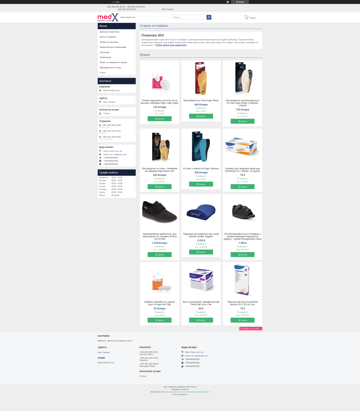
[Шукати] (209, 17)
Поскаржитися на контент (176, 392)
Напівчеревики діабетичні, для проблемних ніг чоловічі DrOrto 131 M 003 (160, 236)
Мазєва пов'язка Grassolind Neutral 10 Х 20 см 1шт (242, 303)
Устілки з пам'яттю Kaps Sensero (201, 168)
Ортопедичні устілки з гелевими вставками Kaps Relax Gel (159, 169)
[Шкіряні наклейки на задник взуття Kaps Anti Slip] (159, 279)
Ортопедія (104, 52)
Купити (161, 119)
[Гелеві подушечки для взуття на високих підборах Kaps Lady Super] (159, 78)
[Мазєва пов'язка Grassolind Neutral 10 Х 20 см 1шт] (242, 279)
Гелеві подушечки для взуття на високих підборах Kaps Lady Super (160, 101)
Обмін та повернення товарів (113, 62)
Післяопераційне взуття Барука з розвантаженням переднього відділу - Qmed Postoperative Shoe (242, 236)
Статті (102, 72)
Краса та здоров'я (108, 37)
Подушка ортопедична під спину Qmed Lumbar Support (201, 235)
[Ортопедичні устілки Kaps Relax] (201, 78)
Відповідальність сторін (110, 67)
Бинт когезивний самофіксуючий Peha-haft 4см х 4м (201, 303)
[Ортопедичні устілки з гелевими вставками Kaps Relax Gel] (159, 146)
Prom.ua (193, 387)
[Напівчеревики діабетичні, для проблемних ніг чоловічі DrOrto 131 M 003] (159, 211)
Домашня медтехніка (109, 32)
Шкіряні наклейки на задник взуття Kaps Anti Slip (160, 303)
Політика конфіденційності (199, 392)
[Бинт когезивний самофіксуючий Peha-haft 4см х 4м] (201, 279)
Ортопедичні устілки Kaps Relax (201, 100)
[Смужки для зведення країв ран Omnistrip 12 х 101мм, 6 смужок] (242, 146)
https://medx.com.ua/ (112, 151)
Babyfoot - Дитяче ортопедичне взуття (115, 341)
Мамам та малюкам (109, 42)
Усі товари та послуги (250, 328)
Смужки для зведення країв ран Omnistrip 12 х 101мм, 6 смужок (242, 169)
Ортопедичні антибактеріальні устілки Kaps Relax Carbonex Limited (242, 103)
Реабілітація (105, 57)
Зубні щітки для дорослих (171, 45)
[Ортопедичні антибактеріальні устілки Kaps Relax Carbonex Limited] (242, 78)
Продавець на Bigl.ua (180, 389)
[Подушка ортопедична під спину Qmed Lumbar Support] (201, 211)
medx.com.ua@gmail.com (115, 154)
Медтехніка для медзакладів (113, 47)
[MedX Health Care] (108, 17)
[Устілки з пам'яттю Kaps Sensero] (201, 146)
